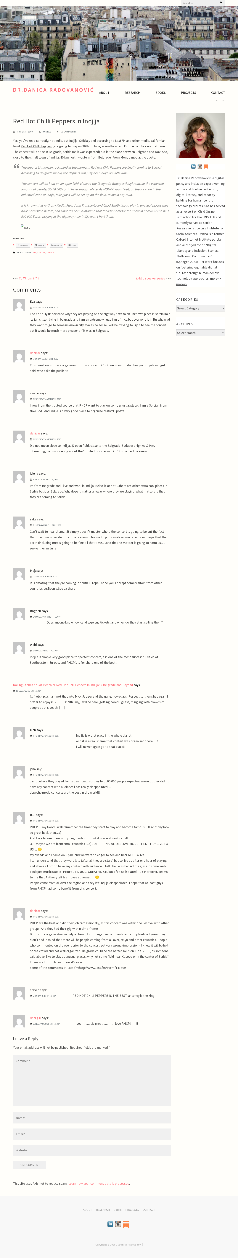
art (34, 252)
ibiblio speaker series (150, 278)
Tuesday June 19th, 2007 (28, 690)
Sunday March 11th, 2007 (46, 479)
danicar (35, 353)
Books (160, 93)
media (50, 252)
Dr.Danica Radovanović (53, 89)
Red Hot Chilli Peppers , (37, 146)
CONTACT (218, 93)
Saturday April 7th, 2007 (45, 650)
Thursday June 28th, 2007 (46, 735)
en (217, 100)
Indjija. (73, 140)
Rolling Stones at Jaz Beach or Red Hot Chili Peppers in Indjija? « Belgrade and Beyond (73, 685)
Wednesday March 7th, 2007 (47, 399)
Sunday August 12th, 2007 (46, 1023)
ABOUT (104, 93)
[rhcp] (25, 227)
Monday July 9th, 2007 (44, 996)
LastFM (120, 140)
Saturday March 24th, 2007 (47, 616)
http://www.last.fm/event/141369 (102, 968)
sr (223, 100)
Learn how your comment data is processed (98, 1183)
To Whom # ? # (29, 278)
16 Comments (69, 131)
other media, (141, 140)
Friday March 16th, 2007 (45, 576)
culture (41, 252)
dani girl (35, 1018)
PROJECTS (188, 93)
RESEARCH (132, 93)
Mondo (125, 157)
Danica (47, 131)
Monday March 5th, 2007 (45, 307)
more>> (181, 284)
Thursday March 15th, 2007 (47, 525)
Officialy (85, 140)
